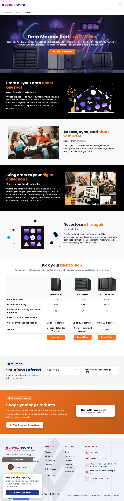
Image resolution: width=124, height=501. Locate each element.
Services (48, 465)
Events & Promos (68, 466)
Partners (18, 12)
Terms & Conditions (81, 496)
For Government (50, 474)
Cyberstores (50, 469)
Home (9, 12)
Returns (107, 496)
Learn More (56, 337)
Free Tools (69, 471)
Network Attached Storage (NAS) (98, 371)
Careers (68, 460)
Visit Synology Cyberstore (24, 425)
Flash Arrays (53, 370)
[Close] (39, 476)
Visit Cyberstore (22, 492)
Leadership (50, 460)
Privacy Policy (96, 496)
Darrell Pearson (21, 467)
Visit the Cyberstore (62, 51)
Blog (67, 452)
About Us (49, 456)
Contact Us (70, 456)
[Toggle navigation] (120, 5)
